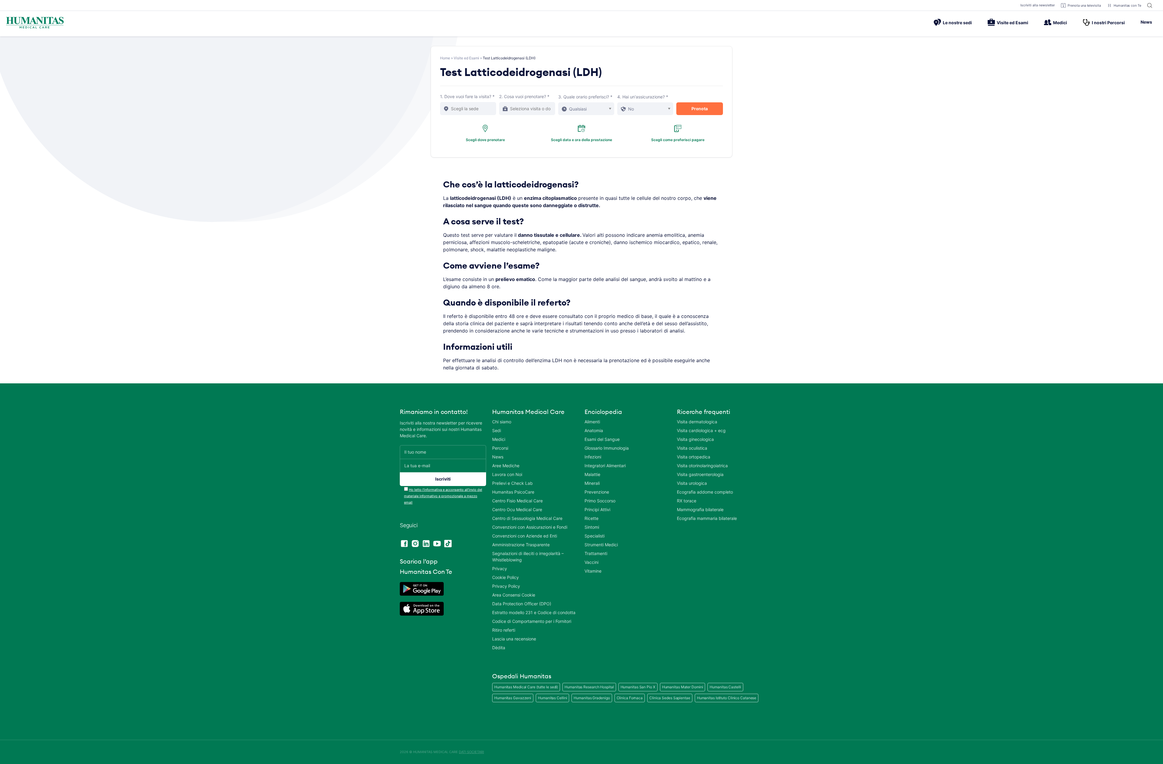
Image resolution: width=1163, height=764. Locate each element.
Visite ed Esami (1012, 22)
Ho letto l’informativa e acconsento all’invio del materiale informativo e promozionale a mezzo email (443, 496)
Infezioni (593, 456)
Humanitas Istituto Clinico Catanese (727, 698)
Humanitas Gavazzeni (512, 698)
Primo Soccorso (600, 500)
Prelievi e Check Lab (512, 483)
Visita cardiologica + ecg (701, 430)
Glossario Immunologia (607, 448)
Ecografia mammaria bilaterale (707, 518)
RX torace (686, 500)
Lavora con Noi (507, 474)
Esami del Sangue (602, 439)
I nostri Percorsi (1108, 22)
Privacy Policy (506, 586)
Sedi (496, 430)
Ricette (591, 518)
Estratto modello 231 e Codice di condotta (533, 612)
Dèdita (498, 647)
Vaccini (591, 562)
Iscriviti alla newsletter (1037, 5)
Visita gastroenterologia (700, 474)
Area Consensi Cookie (513, 594)
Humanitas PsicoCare (513, 491)
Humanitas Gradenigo (592, 698)
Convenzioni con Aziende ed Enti (524, 535)
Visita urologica (692, 483)
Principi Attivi (597, 509)
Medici (1060, 22)
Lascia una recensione (514, 638)
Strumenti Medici (601, 544)
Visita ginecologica (695, 439)
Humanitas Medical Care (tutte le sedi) (526, 687)
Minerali (592, 483)
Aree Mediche (505, 465)
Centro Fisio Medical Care (517, 500)
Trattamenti (596, 553)
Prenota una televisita (1084, 5)
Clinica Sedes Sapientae (669, 698)
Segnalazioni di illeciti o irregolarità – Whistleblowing (528, 556)
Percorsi (500, 448)
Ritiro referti (503, 630)
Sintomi (592, 527)
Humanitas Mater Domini (682, 687)
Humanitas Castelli (725, 687)
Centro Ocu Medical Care (517, 509)
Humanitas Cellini (552, 698)
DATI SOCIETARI (471, 752)
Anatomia (594, 430)
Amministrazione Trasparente (521, 544)
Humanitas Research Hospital (589, 687)
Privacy (499, 568)
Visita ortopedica (693, 456)
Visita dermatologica (697, 421)
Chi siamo (501, 421)
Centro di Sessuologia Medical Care (527, 518)
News (1146, 22)
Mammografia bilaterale (700, 509)
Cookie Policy (505, 577)
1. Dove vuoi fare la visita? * (467, 96)
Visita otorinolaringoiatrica (702, 465)
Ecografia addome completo (705, 491)
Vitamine (593, 571)
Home (445, 58)
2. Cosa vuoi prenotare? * (524, 96)
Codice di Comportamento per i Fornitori (531, 621)
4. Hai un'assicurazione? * (642, 96)
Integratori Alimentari (605, 465)
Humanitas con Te (1127, 5)
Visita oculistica (692, 448)
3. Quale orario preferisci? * (585, 96)
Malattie (592, 474)
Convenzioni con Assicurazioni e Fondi (529, 527)
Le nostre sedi (957, 22)
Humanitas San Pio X (638, 687)
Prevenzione (597, 491)
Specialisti (595, 535)
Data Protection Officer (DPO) (521, 603)
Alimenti (592, 421)
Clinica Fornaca (630, 698)
